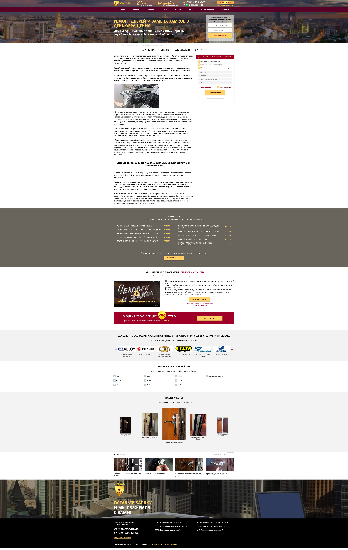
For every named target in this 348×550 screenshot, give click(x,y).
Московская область (216, 376)
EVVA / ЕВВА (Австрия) (183, 354)
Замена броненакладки (155, 474)
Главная (121, 9)
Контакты (225, 9)
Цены (190, 9)
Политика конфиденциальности (166, 544)
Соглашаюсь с (211, 98)
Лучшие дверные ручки (216, 474)
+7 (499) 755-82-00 (195, 2)
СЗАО (180, 376)
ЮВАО (118, 380)
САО (179, 385)
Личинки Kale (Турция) (146, 354)
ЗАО (148, 385)
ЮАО (149, 376)
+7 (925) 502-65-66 (195, 5)
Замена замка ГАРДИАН (125, 433)
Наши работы (207, 9)
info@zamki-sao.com (122, 538)
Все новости (219, 454)
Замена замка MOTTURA (223, 433)
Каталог (150, 9)
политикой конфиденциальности (215, 98)
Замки (164, 9)
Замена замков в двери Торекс (150, 438)
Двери (178, 9)
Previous (116, 351)
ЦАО (117, 376)
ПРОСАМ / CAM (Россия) (221, 354)
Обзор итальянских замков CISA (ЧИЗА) (127, 475)
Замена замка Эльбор (198, 437)
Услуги (136, 9)
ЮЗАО (149, 380)
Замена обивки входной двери (174, 443)
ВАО (117, 385)
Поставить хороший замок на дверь (188, 475)
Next (232, 351)
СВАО (180, 380)
